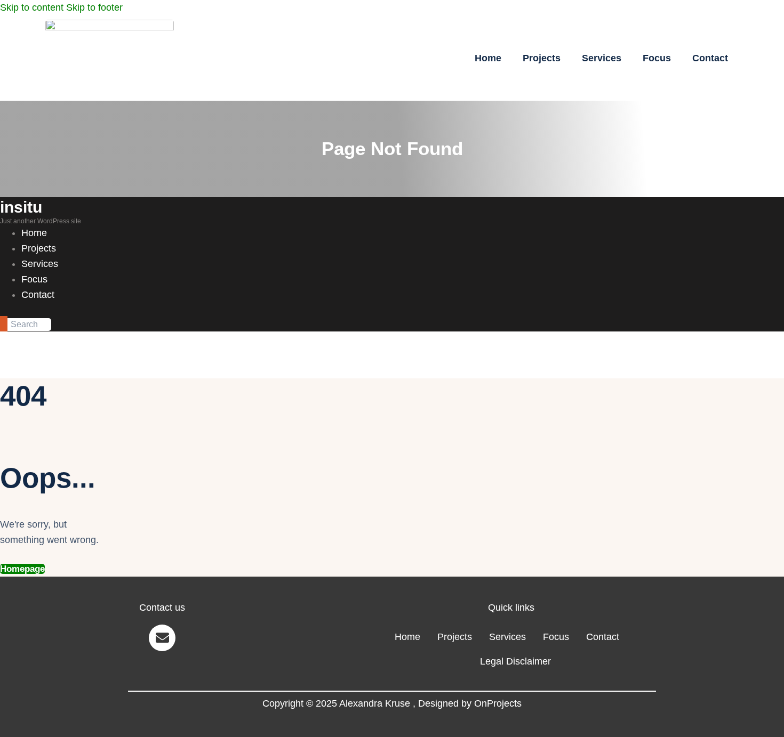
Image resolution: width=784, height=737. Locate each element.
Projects (542, 58)
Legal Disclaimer (515, 661)
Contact (710, 58)
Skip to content (31, 7)
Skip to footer (94, 7)
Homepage (22, 569)
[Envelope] (162, 638)
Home (488, 58)
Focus (657, 58)
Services (601, 58)
